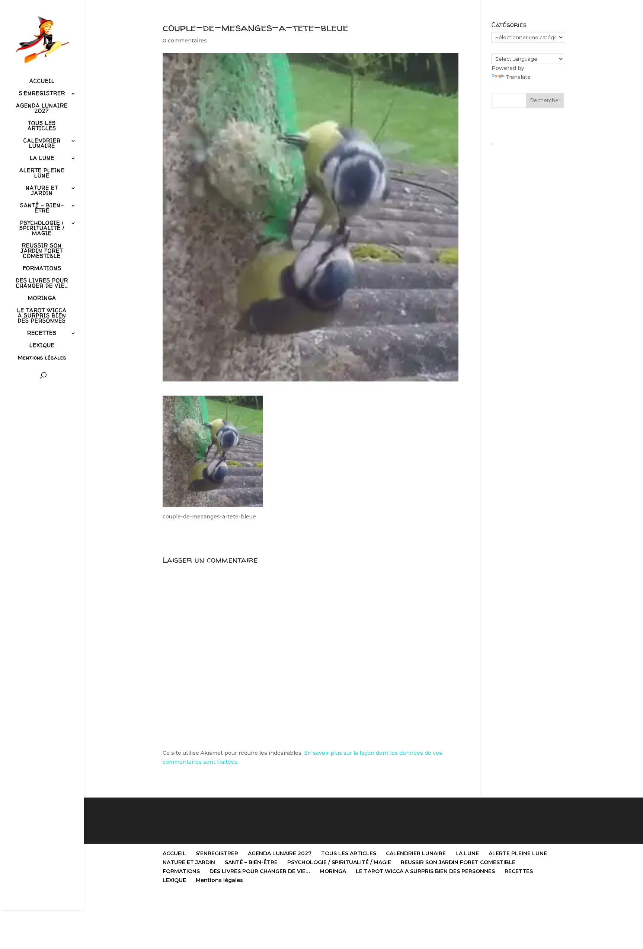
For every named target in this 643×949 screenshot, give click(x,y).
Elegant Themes (200, 900)
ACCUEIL (42, 81)
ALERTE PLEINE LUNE (42, 173)
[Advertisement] (528, 261)
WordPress (259, 900)
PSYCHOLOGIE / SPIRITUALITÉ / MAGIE (41, 228)
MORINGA (42, 298)
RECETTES (42, 333)
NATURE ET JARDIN (42, 190)
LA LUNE (42, 159)
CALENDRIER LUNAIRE (42, 143)
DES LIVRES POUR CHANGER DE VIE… (42, 283)
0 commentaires (185, 40)
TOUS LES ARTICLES (42, 126)
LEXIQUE (42, 346)
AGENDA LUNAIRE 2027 (42, 108)
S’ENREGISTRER (42, 94)
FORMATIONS (42, 269)
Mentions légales (42, 358)
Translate (518, 77)
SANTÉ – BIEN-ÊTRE (42, 208)
